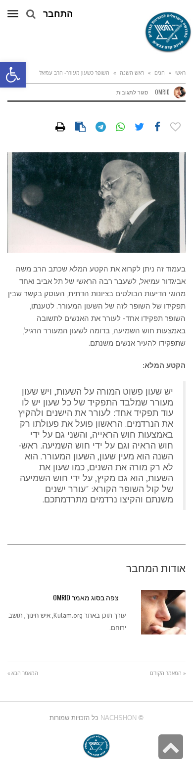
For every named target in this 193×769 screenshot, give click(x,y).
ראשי (180, 72)
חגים (159, 72)
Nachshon (118, 718)
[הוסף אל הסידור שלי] (175, 127)
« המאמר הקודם (168, 673)
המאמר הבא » (22, 673)
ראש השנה (132, 72)
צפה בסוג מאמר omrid (86, 597)
